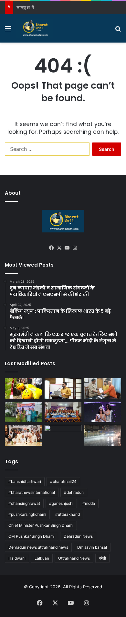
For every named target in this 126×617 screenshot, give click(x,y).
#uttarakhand (67, 514)
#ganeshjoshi (61, 503)
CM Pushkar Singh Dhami (31, 536)
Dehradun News (78, 536)
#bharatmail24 (63, 481)
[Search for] (118, 31)
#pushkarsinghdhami (27, 514)
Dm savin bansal (92, 547)
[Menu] (8, 31)
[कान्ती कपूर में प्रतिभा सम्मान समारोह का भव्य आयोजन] (63, 412)
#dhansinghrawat (24, 503)
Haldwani (17, 558)
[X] (59, 248)
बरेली (102, 558)
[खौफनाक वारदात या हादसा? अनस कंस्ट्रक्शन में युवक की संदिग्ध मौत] (63, 435)
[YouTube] (67, 248)
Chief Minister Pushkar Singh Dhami (40, 525)
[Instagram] (75, 248)
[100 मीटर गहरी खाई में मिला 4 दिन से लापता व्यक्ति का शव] (23, 388)
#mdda (88, 503)
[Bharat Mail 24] (34, 28)
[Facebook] (51, 248)
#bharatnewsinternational (31, 492)
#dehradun (74, 492)
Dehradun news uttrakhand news (38, 547)
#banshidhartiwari (24, 481)
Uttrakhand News (74, 558)
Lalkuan (42, 558)
